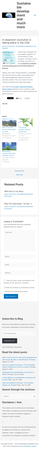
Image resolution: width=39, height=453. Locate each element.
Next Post (19, 175)
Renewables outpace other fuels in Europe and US (8, 153)
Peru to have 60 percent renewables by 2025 (9, 129)
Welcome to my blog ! (14, 191)
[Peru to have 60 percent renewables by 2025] (9, 122)
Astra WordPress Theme (28, 446)
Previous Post (19, 171)
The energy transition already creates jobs (24, 129)
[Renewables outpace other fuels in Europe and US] (9, 146)
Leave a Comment (8, 46)
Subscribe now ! (9, 341)
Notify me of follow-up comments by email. (20, 287)
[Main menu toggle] (35, 15)
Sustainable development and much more (24, 15)
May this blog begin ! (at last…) (18, 203)
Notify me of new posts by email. (17, 291)
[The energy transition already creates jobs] (26, 122)
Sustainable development (24, 46)
